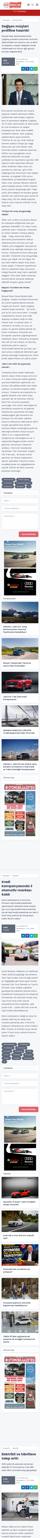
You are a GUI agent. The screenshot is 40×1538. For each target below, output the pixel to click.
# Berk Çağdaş (23, 480)
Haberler (15, 876)
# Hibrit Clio (8, 487)
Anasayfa (6, 20)
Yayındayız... (20, 11)
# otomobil (8, 483)
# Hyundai (18, 1051)
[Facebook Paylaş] (27, 69)
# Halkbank (24, 1044)
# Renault (16, 1055)
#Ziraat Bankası (9, 1044)
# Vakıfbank (8, 1048)
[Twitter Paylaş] (31, 69)
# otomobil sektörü (23, 483)
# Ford (6, 1055)
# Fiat (29, 1051)
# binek (16, 1058)
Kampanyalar (17, 20)
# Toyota (28, 1055)
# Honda (7, 1051)
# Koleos (20, 487)
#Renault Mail (8, 480)
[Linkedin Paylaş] (23, 69)
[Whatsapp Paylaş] (36, 69)
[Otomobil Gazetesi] (12, 5)
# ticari (6, 1058)
